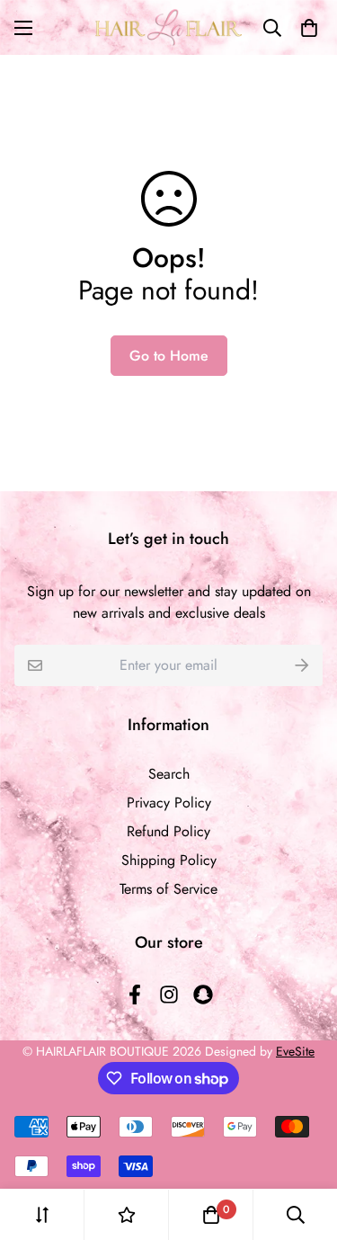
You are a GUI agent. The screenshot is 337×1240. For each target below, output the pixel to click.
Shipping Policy (169, 860)
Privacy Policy (169, 802)
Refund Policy (168, 831)
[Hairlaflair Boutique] (168, 27)
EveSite (295, 1051)
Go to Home (168, 355)
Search (169, 773)
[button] (305, 28)
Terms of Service (168, 889)
